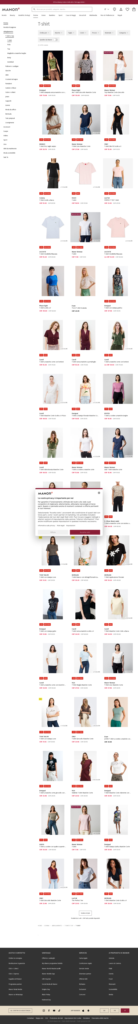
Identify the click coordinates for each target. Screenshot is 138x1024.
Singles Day (46, 989)
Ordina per (43, 33)
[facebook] (49, 1010)
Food (110, 979)
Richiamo (82, 984)
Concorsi (82, 994)
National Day (46, 1000)
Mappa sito (39, 1018)
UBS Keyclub (46, 979)
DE (104, 1010)
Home (40, 925)
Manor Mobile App (48, 974)
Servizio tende (84, 968)
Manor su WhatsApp (16, 994)
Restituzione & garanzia (17, 963)
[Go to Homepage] (11, 9)
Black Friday (46, 994)
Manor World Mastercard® (51, 968)
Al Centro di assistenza (20, 1010)
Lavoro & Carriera (115, 963)
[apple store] (83, 1010)
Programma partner (15, 984)
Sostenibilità (113, 989)
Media (111, 994)
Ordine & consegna (15, 958)
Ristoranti (112, 984)
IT (105, 9)
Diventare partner (85, 974)
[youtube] (54, 1010)
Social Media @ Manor (49, 984)
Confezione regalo (85, 963)
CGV (46, 1018)
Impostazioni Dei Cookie (72, 1018)
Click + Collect (13, 968)
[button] (5, 15)
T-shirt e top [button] (69, 925)
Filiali (110, 968)
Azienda (111, 958)
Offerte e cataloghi (48, 958)
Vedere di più (85, 913)
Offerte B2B (83, 979)
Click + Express (14, 974)
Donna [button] (46, 925)
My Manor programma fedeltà (52, 963)
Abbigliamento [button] (57, 925)
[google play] (88, 1010)
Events (111, 974)
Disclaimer (86, 1018)
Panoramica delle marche (100, 1018)
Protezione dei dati (56, 1018)
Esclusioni (82, 989)
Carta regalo (83, 958)
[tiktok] (59, 1010)
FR (115, 1010)
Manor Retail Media (15, 989)
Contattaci (30, 1018)
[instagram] (44, 1010)
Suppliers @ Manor (15, 979)
